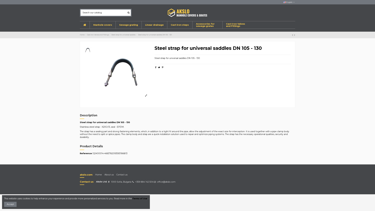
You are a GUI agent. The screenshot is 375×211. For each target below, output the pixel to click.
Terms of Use (139, 198)
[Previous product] (293, 35)
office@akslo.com (166, 182)
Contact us (121, 174)
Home (98, 174)
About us (109, 174)
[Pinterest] (162, 67)
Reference (86, 153)
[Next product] (294, 35)
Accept (10, 204)
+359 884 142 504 (144, 182)
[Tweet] (159, 67)
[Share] (155, 67)
